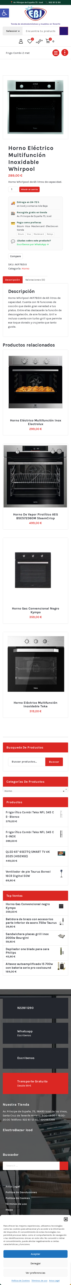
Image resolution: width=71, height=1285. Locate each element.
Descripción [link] (12, 279)
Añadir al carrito (29, 189)
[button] (66, 1219)
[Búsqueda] (64, 1166)
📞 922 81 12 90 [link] (53, 2)
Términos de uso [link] (39, 1280)
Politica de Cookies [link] (18, 1198)
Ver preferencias (35, 1272)
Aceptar (35, 1254)
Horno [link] (25, 268)
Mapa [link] (9, 1209)
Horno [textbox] (34, 791)
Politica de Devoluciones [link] (21, 1192)
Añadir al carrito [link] (37, 419)
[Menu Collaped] (55, 52)
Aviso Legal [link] (54, 1280)
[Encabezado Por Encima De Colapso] (64, 52)
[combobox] (35, 789)
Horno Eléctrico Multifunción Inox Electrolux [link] (35, 422)
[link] (4, 13)
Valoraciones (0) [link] (35, 279)
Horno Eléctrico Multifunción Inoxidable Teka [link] (35, 704)
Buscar (54, 761)
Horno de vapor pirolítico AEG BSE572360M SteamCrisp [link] (35, 516)
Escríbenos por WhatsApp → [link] (33, 244)
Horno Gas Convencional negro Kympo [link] (35, 610)
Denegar (36, 1263)
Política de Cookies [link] (21, 1280)
